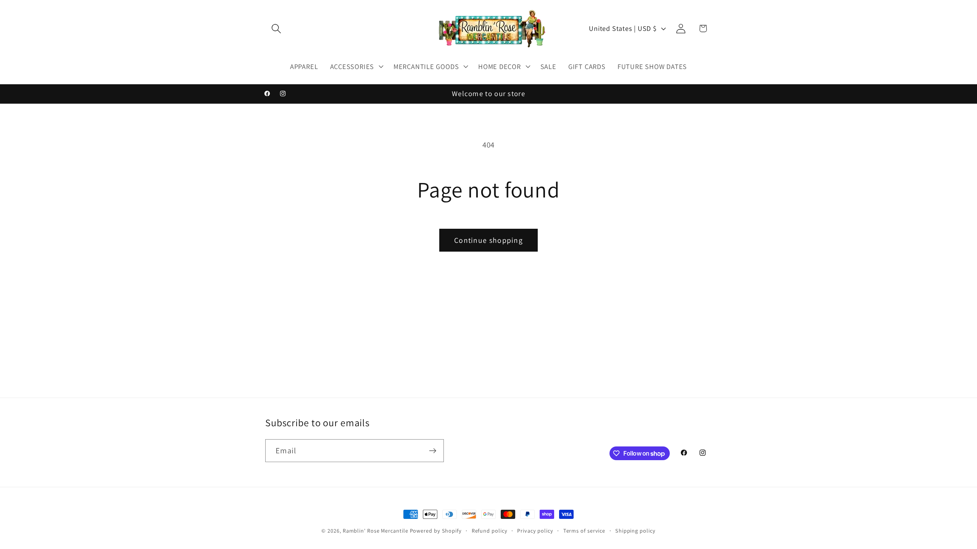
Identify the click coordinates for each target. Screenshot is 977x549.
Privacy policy (535, 530)
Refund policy (490, 530)
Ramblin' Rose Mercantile (375, 530)
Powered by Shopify (436, 530)
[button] (276, 28)
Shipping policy (635, 530)
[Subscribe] (432, 450)
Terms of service (584, 530)
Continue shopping (488, 240)
